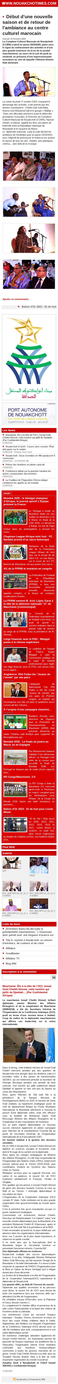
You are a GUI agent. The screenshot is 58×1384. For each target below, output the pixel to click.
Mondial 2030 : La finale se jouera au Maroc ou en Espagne (26, 743)
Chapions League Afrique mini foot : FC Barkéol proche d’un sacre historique (28, 538)
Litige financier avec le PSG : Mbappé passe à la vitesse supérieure (27, 641)
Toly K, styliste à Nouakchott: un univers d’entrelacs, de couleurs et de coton (27, 942)
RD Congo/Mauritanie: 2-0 (19, 776)
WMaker (10, 948)
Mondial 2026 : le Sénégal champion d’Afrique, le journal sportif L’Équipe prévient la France (26, 501)
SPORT (7, 493)
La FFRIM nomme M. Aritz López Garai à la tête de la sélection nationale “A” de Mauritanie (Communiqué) (28, 603)
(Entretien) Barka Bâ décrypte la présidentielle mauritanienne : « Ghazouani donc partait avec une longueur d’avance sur (28, 932)
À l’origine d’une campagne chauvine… (28, 709)
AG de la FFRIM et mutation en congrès (28, 568)
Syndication (22, 1379)
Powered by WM (37, 1379)
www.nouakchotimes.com (29, 3)
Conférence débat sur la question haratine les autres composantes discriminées (26, 472)
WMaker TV (12, 958)
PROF (32, 875)
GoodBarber (13, 953)
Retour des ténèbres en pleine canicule (25, 464)
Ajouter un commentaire (15, 299)
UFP (4, 871)
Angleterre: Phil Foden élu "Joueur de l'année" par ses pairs (27, 676)
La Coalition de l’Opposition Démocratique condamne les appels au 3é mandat (25, 481)
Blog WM (11, 963)
